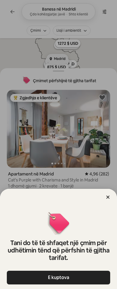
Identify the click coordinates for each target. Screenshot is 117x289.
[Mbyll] (108, 197)
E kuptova (58, 277)
